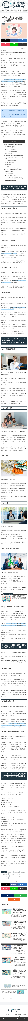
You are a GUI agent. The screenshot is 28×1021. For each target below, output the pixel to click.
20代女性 (12, 874)
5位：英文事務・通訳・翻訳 (12, 168)
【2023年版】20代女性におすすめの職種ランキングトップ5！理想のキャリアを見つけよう (14, 157)
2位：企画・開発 (10, 162)
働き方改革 (20, 876)
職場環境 (17, 872)
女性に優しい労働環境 (11, 149)
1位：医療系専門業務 (11, 160)
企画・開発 (13, 876)
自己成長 (23, 872)
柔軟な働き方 (5, 874)
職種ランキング (20, 874)
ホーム (7, 1014)
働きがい (11, 872)
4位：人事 (8, 166)
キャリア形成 (5, 878)
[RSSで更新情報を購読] (14, 899)
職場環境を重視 (9, 173)
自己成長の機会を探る (11, 175)
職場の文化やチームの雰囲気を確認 (14, 177)
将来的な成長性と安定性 (11, 147)
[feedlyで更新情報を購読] (20, 895)
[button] (22, 44)
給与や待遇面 (9, 153)
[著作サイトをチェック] (7, 895)
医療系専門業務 (6, 876)
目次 (12, 141)
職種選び (4, 872)
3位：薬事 (8, 164)
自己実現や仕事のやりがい (12, 151)
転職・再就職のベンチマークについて (20, 1015)
